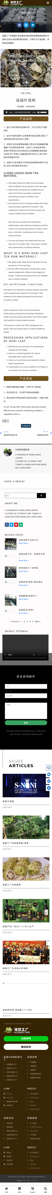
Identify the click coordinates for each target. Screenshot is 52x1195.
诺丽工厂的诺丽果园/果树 (16, 843)
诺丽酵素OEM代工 (28, 596)
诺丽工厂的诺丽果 (12, 885)
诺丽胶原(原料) (26, 610)
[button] (48, 3)
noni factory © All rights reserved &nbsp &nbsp (26, 1177)
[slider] (43, 112)
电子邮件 (8, 692)
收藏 (5, 421)
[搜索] (41, 495)
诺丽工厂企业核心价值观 (15, 968)
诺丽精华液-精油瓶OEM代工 (18, 1010)
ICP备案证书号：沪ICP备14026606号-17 (26, 1180)
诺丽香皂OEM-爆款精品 (31, 582)
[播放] (7, 112)
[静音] (38, 112)
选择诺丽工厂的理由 (28, 568)
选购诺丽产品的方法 (28, 540)
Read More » (24, 543)
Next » (38, 621)
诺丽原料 (26, 13)
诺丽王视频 (8, 801)
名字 (6, 682)
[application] (26, 112)
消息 (6, 701)
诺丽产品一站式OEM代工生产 (18, 926)
